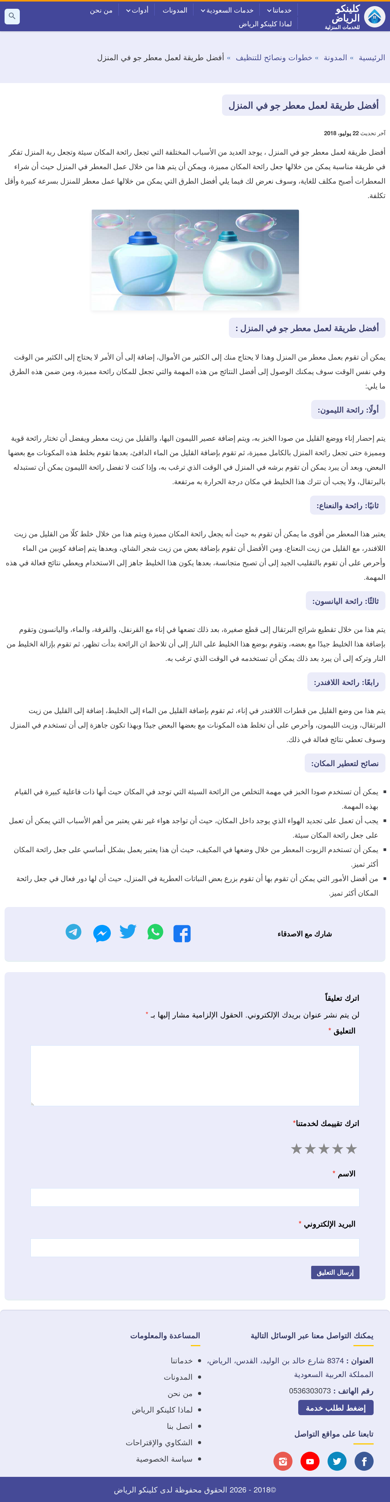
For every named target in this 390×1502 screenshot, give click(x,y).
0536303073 (310, 1390)
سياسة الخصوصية (164, 1458)
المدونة (335, 56)
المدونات (175, 9)
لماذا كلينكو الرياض (265, 23)
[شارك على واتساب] (155, 933)
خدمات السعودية (230, 9)
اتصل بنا (180, 1425)
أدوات (140, 9)
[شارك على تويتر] (127, 933)
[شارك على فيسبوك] (182, 935)
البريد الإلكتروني (327, 1223)
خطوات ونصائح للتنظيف (274, 56)
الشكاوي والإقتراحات (159, 1442)
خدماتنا (282, 9)
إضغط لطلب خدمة (336, 1407)
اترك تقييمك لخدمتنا (326, 1122)
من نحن (101, 9)
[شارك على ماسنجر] (102, 935)
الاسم (344, 1173)
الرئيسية (372, 56)
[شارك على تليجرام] (73, 933)
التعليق (342, 1030)
